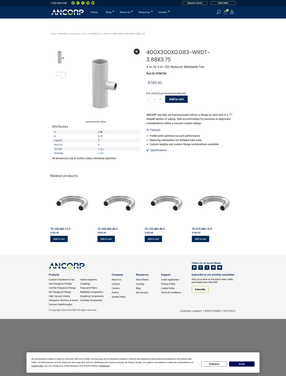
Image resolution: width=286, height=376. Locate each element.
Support (165, 274)
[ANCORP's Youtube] (219, 267)
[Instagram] (78, 3)
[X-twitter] (83, 3)
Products (54, 274)
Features (155, 130)
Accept (242, 364)
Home (53, 33)
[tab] (190, 130)
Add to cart (176, 99)
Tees (85, 33)
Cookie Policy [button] (37, 366)
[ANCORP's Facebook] (213, 267)
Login (101, 149)
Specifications (158, 150)
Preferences (214, 364)
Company (117, 274)
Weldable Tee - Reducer (100, 33)
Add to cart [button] (59, 239)
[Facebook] (88, 3)
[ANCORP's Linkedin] (194, 267)
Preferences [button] (104, 366)
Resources (142, 274)
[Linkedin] (73, 3)
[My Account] (232, 12)
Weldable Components (69, 33)
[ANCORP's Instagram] (200, 267)
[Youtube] (93, 3)
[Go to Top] (8, 368)
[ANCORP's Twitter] (207, 267)
